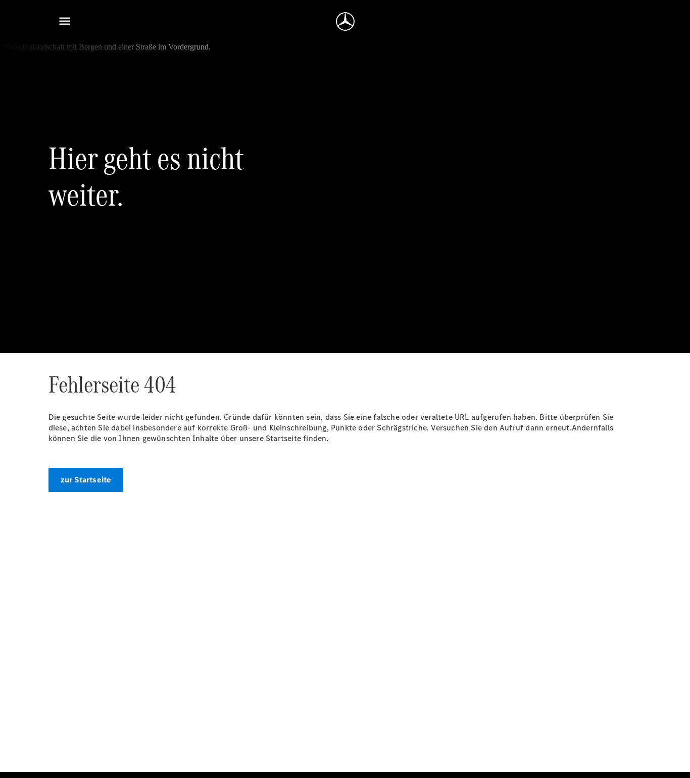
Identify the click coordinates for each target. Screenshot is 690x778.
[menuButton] (64, 21)
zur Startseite (86, 479)
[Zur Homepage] (345, 21)
